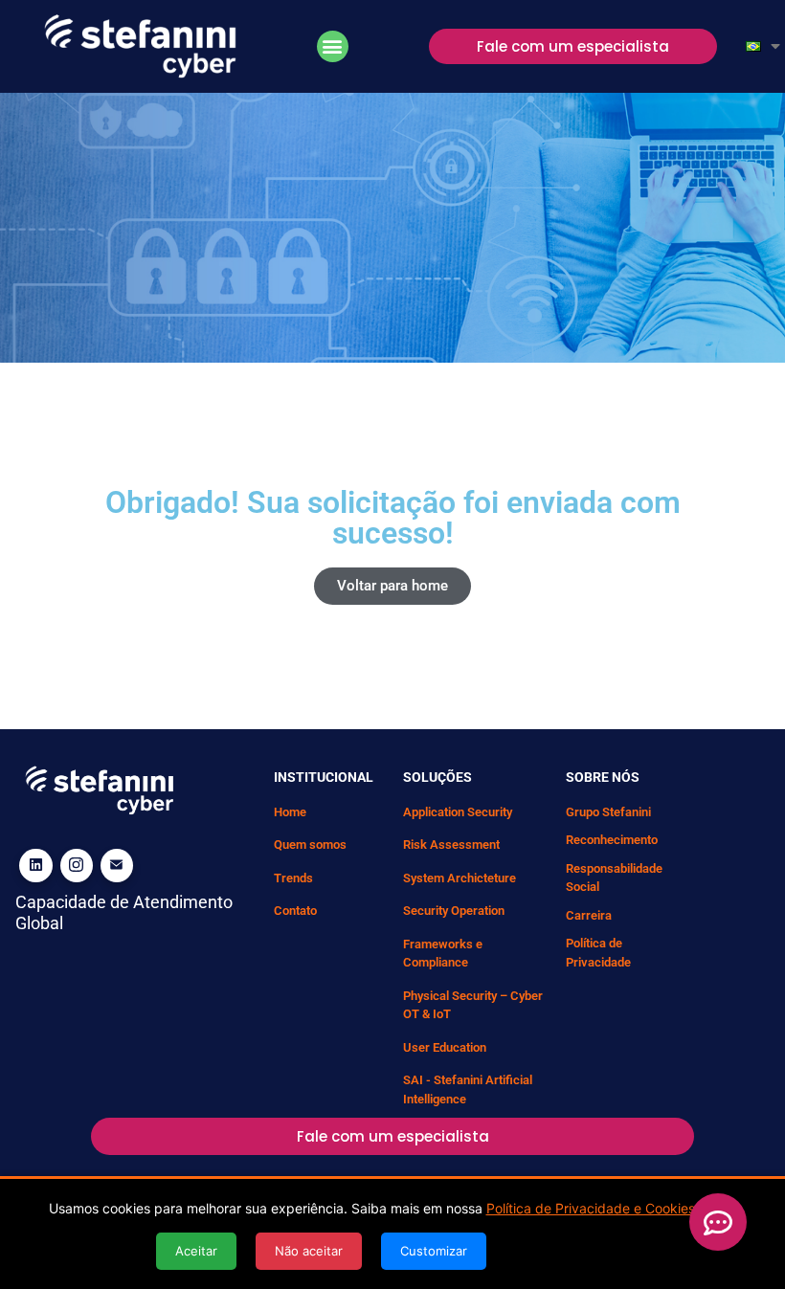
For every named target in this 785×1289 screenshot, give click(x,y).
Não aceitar (309, 1250)
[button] (332, 46)
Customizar (433, 1250)
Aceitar (196, 1250)
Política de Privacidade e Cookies (590, 1208)
